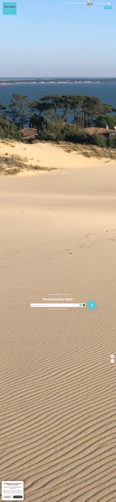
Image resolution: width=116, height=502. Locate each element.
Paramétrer (7, 497)
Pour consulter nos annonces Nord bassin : (75, 3)
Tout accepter (17, 497)
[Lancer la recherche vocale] (91, 304)
